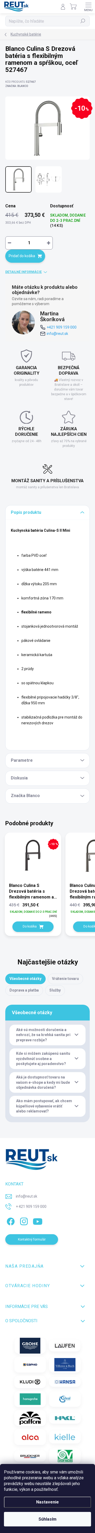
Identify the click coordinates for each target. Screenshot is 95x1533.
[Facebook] (10, 1220)
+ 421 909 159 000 (31, 1206)
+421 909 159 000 (62, 327)
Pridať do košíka (22, 256)
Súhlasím (47, 1519)
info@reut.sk (57, 333)
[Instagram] (23, 1220)
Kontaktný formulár (32, 1239)
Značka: (16, 86)
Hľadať (83, 21)
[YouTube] (38, 1220)
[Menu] (88, 6)
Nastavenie (47, 1502)
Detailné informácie (23, 272)
